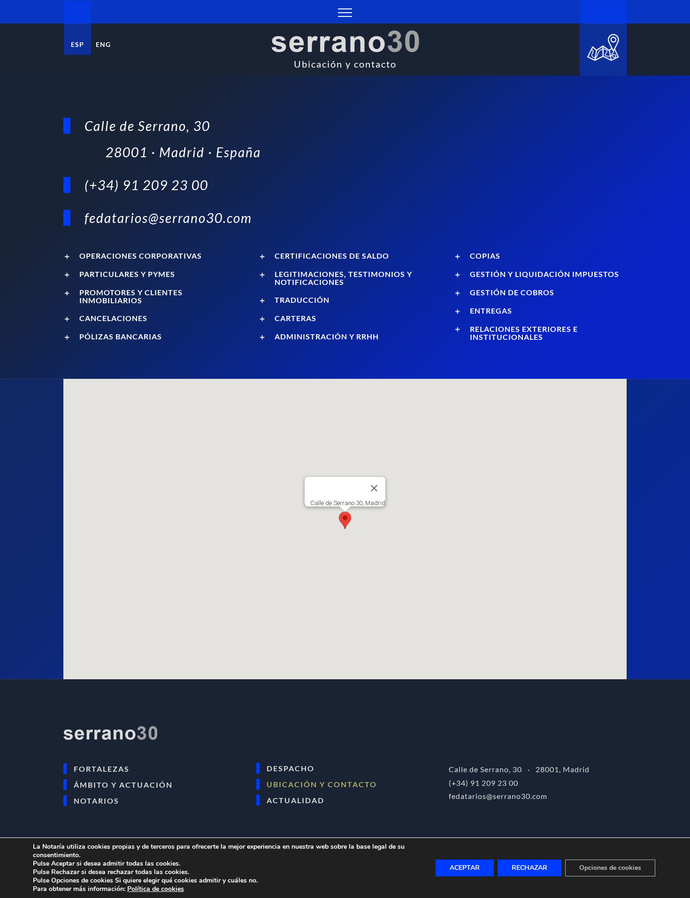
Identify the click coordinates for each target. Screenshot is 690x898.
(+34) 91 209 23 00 (146, 185)
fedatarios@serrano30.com (168, 218)
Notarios (96, 800)
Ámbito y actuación (123, 784)
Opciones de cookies (610, 867)
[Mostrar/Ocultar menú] (345, 12)
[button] (149, 256)
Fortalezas (102, 768)
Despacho (290, 768)
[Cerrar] (374, 488)
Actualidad (295, 800)
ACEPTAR (465, 867)
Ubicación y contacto (322, 784)
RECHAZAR (529, 867)
